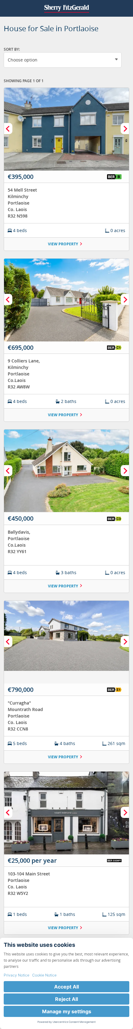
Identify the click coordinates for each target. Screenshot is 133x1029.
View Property (63, 244)
